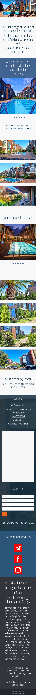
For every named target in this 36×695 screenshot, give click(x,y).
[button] (11, 117)
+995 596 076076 (18, 412)
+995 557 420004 (18, 416)
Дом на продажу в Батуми (24, 522)
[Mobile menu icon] (32, 1)
